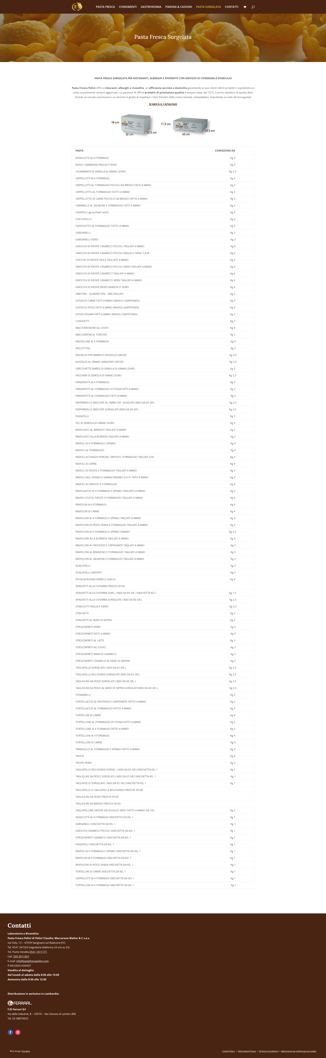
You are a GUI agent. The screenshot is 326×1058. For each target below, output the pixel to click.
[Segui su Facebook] (10, 1032)
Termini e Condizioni (268, 1051)
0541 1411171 (38, 952)
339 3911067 (21, 956)
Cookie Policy (228, 1051)
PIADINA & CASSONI (178, 7)
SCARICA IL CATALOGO (163, 104)
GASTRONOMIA (151, 7)
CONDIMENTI (128, 7)
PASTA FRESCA (105, 7)
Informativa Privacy (247, 1051)
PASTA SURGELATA (208, 7)
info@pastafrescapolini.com (32, 961)
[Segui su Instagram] (18, 1032)
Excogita (26, 1051)
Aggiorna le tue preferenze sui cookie (298, 1051)
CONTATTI (231, 7)
